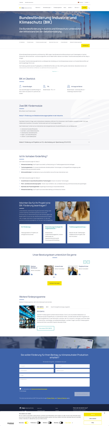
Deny (93, 422)
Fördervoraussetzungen (41, 42)
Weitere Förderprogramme (76, 42)
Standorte (21, 2)
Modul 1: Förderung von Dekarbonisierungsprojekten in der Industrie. (41, 115)
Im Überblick (22, 42)
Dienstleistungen (47, 7)
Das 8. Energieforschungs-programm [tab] (60, 307)
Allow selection (92, 418)
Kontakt (84, 7)
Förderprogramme (58, 7)
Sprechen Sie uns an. (53, 42)
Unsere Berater (64, 42)
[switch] (39, 423)
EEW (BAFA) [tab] (40, 307)
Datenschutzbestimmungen (39, 389)
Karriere (70, 7)
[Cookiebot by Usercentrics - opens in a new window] (10, 423)
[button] (89, 8)
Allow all (93, 414)
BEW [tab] (47, 307)
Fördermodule (30, 42)
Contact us (85, 45)
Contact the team (54, 283)
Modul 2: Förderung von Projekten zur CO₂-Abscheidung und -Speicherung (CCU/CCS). (45, 142)
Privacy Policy (51, 398)
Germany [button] (84, 2)
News (65, 7)
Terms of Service (62, 398)
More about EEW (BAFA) (45, 328)
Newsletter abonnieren (29, 2)
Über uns (77, 7)
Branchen (38, 7)
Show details (68, 422)
